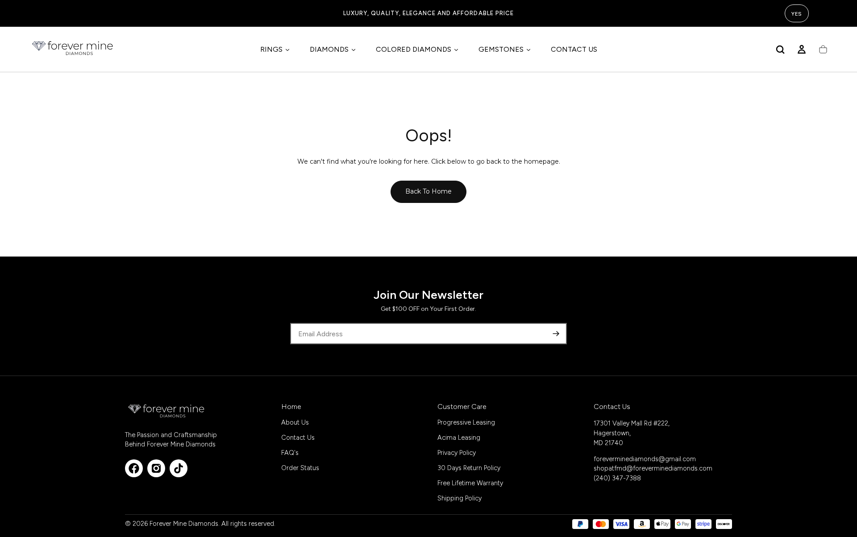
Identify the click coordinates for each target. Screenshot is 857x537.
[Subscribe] (556, 333)
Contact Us (298, 438)
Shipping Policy (459, 498)
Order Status (300, 468)
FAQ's (290, 453)
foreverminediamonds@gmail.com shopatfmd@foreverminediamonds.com (653, 464)
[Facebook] (134, 468)
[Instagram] (156, 468)
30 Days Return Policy (468, 468)
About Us (295, 422)
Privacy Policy (456, 453)
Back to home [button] (428, 191)
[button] (780, 49)
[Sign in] (801, 49)
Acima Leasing (458, 438)
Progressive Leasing (466, 422)
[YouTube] (178, 468)
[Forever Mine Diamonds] (167, 411)
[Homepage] (73, 49)
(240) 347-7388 (617, 478)
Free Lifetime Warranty (470, 483)
